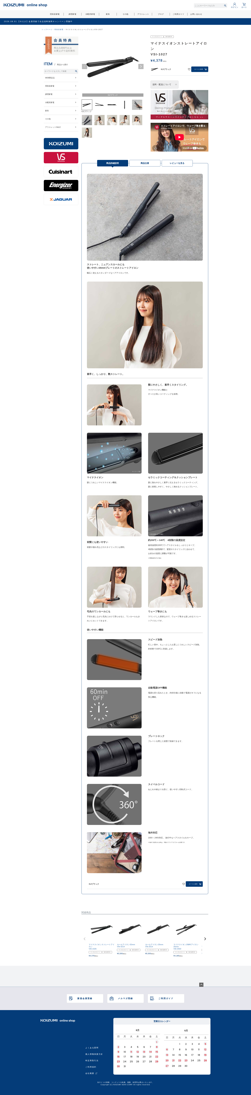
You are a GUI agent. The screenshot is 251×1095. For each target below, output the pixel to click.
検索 (225, 5)
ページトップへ (201, 985)
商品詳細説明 (112, 163)
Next (141, 66)
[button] (84, 939)
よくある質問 (92, 1048)
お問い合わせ (196, 14)
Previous (84, 66)
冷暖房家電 (90, 14)
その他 (126, 14)
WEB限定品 (50, 78)
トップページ (47, 29)
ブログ (161, 14)
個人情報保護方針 (94, 1054)
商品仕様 (145, 163)
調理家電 (72, 14)
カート (244, 7)
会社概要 (89, 1073)
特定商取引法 (92, 1060)
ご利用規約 (90, 1067)
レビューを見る (177, 163)
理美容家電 (55, 14)
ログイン (234, 7)
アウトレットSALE (53, 127)
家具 (108, 14)
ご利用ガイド (178, 14)
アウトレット (143, 14)
